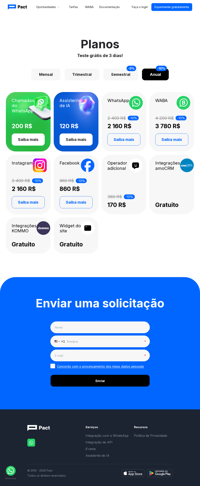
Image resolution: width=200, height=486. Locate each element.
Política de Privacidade (150, 436)
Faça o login (140, 7)
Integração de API (99, 442)
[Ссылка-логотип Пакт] (18, 7)
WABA (89, 7)
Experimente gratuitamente (171, 7)
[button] (48, 7)
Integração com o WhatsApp (107, 436)
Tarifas (73, 7)
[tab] (46, 74)
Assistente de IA (97, 455)
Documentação (109, 7)
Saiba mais (28, 139)
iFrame (91, 449)
